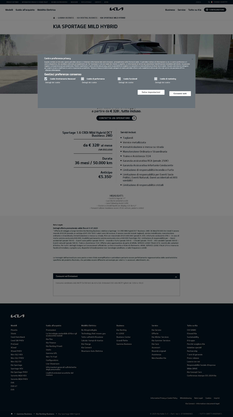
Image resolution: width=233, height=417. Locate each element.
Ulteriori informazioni (52, 70)
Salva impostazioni (151, 92)
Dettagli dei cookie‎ (52, 82)
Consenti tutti (180, 94)
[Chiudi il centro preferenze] (192, 59)
